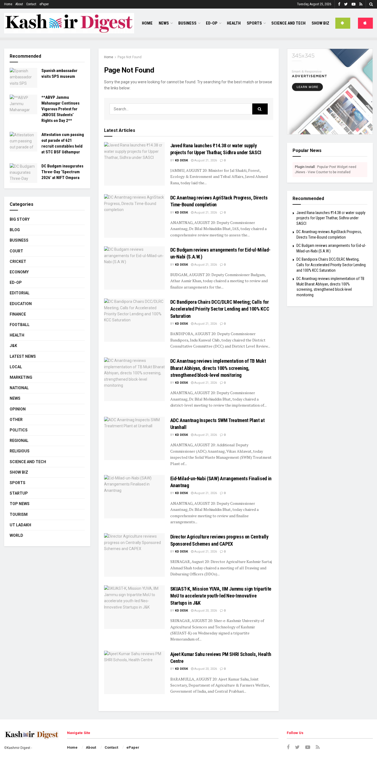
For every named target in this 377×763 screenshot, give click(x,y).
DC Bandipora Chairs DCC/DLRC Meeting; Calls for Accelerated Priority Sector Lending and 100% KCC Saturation (219, 309)
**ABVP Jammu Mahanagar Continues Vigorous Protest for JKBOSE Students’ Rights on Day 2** (60, 109)
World (16, 535)
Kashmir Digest (18, 748)
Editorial (20, 293)
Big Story (20, 219)
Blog (15, 230)
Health (234, 23)
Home (8, 4)
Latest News (23, 356)
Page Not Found (130, 57)
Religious (20, 451)
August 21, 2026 (205, 160)
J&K (13, 345)
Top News (20, 503)
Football (20, 324)
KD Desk (181, 160)
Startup (19, 493)
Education (21, 304)
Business (187, 23)
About (19, 4)
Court (16, 251)
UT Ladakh (20, 525)
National (19, 388)
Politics (19, 430)
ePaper (44, 4)
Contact (31, 4)
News (164, 23)
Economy (19, 272)
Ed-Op (211, 23)
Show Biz (320, 23)
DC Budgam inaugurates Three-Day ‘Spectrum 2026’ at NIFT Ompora (62, 172)
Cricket (18, 261)
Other (16, 419)
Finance (18, 314)
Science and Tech (28, 462)
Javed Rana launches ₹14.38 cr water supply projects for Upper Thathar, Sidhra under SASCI (330, 218)
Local (16, 367)
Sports (254, 23)
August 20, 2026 (205, 610)
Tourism (19, 514)
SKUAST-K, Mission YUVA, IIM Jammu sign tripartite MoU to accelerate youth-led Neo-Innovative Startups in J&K (220, 595)
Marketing (21, 377)
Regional (19, 440)
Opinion (18, 409)
